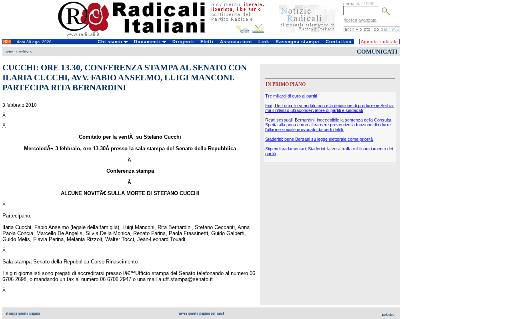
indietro (388, 314)
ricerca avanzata (360, 20)
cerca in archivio (19, 52)
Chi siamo (111, 41)
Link (263, 41)
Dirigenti (183, 41)
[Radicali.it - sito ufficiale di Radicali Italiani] (136, 36)
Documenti (148, 41)
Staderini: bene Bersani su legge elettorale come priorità (319, 139)
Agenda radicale (379, 41)
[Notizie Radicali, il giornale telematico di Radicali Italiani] (308, 35)
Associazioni (236, 41)
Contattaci (339, 41)
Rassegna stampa (297, 41)
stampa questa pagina (23, 313)
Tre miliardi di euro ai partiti (291, 96)
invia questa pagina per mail (201, 313)
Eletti (207, 41)
